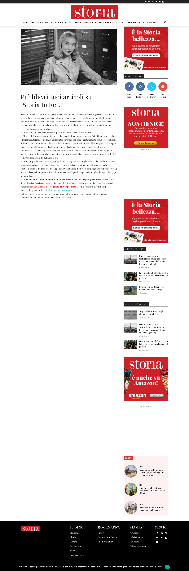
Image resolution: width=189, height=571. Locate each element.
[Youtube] (166, 1)
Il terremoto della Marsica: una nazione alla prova (152, 508)
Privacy (101, 532)
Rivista (73, 537)
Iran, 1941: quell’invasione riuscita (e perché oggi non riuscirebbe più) (152, 472)
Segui (140, 83)
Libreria (73, 541)
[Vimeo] (159, 1)
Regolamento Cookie (107, 537)
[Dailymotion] (163, 1)
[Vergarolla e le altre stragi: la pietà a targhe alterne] (130, 314)
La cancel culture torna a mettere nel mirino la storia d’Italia (152, 490)
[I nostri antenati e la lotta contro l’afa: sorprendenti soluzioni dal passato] (130, 276)
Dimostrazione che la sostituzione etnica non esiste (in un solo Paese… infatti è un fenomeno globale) (152, 260)
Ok (167, 567)
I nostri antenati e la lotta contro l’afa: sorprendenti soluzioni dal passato (153, 276)
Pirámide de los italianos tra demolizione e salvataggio (152, 288)
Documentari (76, 546)
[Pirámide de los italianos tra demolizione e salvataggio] (130, 290)
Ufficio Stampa (136, 537)
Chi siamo (74, 532)
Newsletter (135, 532)
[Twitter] (152, 1)
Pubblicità (134, 541)
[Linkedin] (156, 1)
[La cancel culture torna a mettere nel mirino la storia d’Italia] (131, 489)
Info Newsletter (105, 541)
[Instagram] (149, 1)
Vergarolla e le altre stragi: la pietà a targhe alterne (152, 312)
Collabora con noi (138, 546)
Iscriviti (162, 83)
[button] (165, 22)
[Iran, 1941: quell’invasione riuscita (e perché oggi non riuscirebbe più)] (131, 471)
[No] (185, 566)
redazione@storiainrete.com (57, 190)
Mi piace (129, 83)
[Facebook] (145, 1)
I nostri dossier (77, 555)
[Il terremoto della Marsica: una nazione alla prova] (131, 507)
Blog (141, 467)
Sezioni (73, 550)
